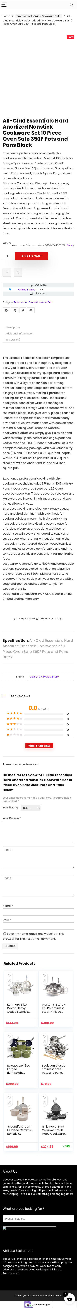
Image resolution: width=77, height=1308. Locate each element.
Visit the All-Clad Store (44, 676)
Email (7, 920)
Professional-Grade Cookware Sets (38, 16)
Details (70, 245)
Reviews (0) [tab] (13, 339)
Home (6, 16)
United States (26, 289)
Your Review (12, 818)
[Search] (71, 5)
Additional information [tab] (19, 333)
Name (8, 906)
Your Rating (10, 807)
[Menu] (4, 5)
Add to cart (31, 256)
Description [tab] (13, 327)
